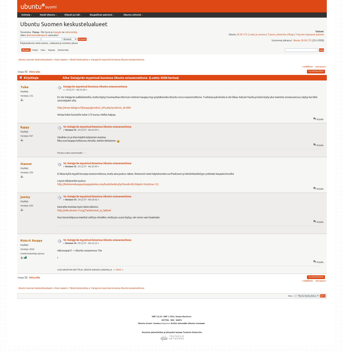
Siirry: (290, 296)
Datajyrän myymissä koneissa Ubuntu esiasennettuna (95, 86)
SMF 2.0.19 (157, 316)
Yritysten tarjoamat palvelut (309, 34)
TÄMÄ (118, 269)
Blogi (290, 34)
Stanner (26, 163)
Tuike (24, 87)
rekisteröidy (71, 32)
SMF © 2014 (168, 316)
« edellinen (307, 66)
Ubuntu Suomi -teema (149, 323)
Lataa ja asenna (257, 34)
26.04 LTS (242, 34)
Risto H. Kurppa (31, 240)
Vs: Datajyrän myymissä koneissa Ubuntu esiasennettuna (97, 126)
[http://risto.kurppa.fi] (25, 258)
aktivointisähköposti (36, 35)
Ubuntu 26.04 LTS (302, 40)
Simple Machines (183, 316)
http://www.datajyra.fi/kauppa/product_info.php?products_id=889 (94, 107)
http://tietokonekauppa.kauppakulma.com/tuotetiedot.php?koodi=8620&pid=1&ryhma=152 (108, 184)
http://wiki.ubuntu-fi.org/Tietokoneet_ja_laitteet (84, 210)
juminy (25, 197)
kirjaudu (57, 32)
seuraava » (320, 66)
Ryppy (24, 127)
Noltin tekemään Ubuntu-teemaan (188, 323)
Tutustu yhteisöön (277, 34)
